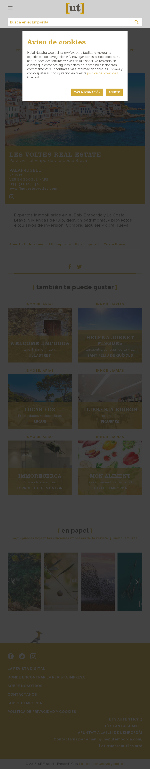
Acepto (114, 92)
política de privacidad (102, 73)
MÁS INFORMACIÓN (87, 92)
